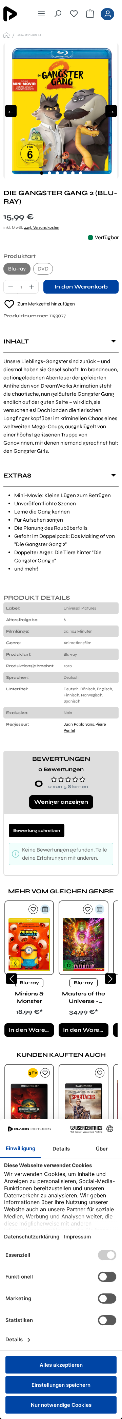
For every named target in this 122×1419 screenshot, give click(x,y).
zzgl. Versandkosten (41, 227)
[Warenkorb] (90, 14)
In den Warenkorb (81, 286)
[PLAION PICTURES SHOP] (6, 35)
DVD (43, 268)
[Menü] (41, 14)
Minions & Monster (29, 997)
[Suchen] (57, 14)
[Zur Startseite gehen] (14, 13)
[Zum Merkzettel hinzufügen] (33, 909)
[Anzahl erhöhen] (32, 287)
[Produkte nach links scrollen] (11, 978)
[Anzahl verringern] (10, 287)
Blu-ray (17, 268)
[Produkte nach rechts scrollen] (110, 978)
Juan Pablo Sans (79, 724)
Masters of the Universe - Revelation (83, 997)
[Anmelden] (107, 14)
